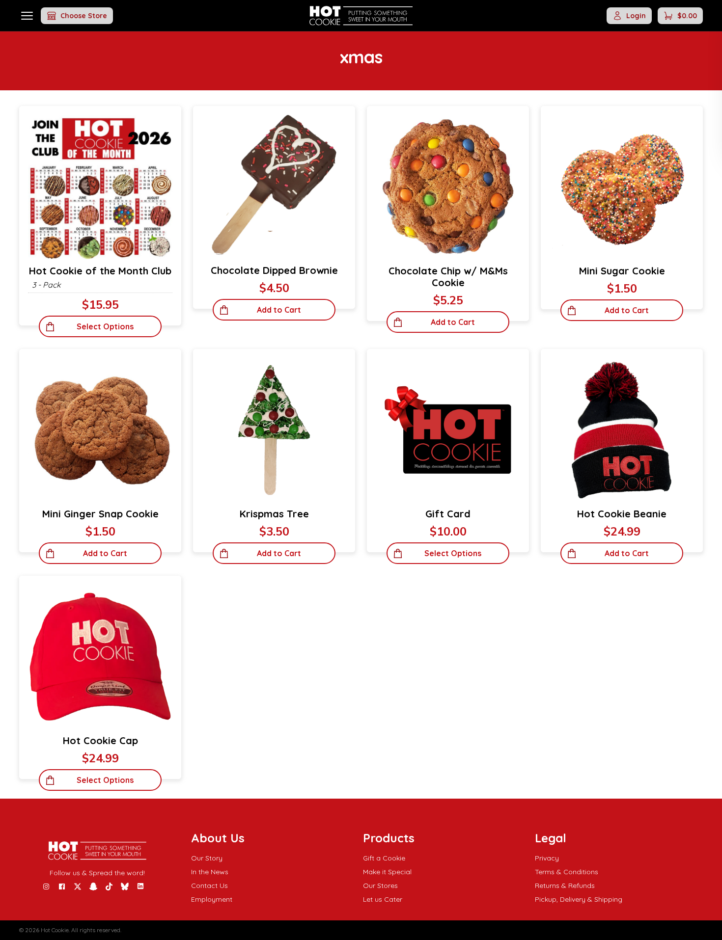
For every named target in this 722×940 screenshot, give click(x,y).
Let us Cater (382, 899)
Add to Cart (279, 310)
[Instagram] (46, 886)
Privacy (547, 858)
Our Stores (380, 885)
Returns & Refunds (565, 885)
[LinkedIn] (140, 886)
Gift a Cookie (384, 858)
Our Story (206, 858)
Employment (211, 899)
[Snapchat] (93, 886)
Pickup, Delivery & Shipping (578, 899)
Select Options (105, 326)
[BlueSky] (125, 886)
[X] (78, 886)
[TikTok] (109, 886)
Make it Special (387, 871)
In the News (209, 871)
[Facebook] (62, 886)
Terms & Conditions (566, 871)
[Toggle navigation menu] (27, 15)
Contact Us (209, 885)
